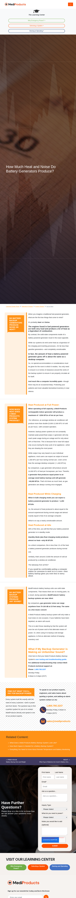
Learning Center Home (12, 306)
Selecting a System (36, 26)
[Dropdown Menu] (70, 4)
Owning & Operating (36, 31)
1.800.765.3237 (54, 705)
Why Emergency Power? (36, 20)
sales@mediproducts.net (60, 721)
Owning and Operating (60, 866)
